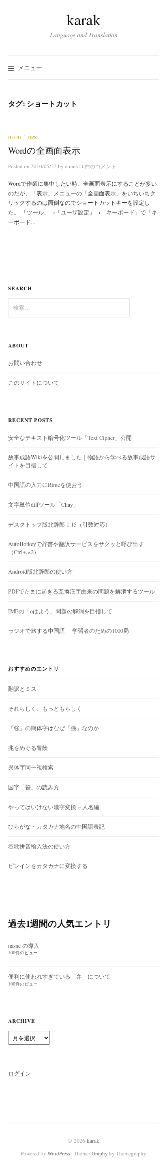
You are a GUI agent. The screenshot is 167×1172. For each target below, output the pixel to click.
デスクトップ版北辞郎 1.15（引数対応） (59, 524)
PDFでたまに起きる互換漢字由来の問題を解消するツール (81, 591)
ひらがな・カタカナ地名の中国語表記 (56, 826)
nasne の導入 (23, 945)
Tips (32, 137)
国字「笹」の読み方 (33, 787)
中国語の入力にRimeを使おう (45, 485)
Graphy (100, 1153)
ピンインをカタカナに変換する (48, 866)
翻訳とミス (22, 688)
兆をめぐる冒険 (28, 748)
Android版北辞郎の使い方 (40, 571)
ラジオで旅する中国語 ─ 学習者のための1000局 (68, 630)
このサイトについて (33, 382)
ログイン (19, 1073)
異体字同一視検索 (31, 767)
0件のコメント (99, 166)
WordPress (58, 1153)
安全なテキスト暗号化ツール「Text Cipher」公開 (70, 437)
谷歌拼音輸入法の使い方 (39, 846)
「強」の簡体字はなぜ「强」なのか (53, 728)
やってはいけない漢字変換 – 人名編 (53, 807)
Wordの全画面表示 (44, 150)
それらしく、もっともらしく (45, 708)
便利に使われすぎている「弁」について (59, 976)
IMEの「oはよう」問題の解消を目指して (60, 611)
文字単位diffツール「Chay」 (43, 504)
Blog (14, 137)
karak (83, 19)
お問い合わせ (25, 362)
